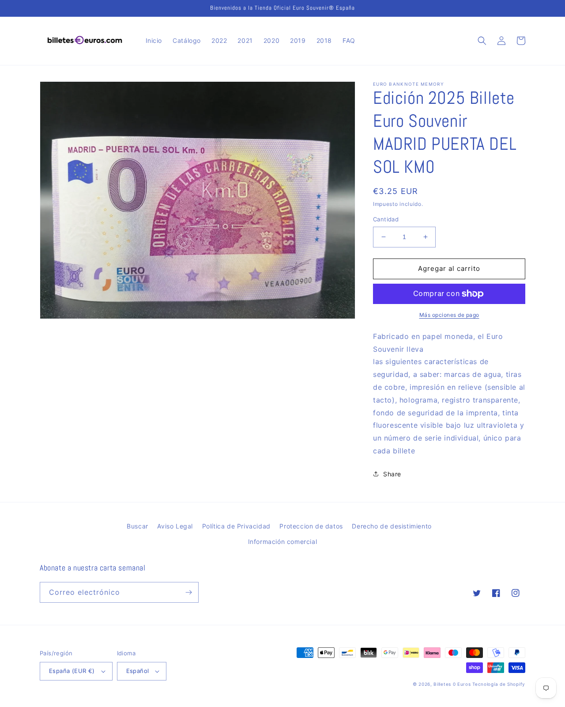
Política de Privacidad (236, 526)
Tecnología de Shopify (498, 684)
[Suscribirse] (188, 592)
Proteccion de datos (311, 526)
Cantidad (386, 219)
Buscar (137, 526)
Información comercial (282, 541)
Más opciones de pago (449, 315)
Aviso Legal (175, 526)
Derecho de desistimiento (391, 526)
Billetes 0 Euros (452, 684)
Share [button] (392, 474)
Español (137, 670)
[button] (482, 40)
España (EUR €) (72, 670)
